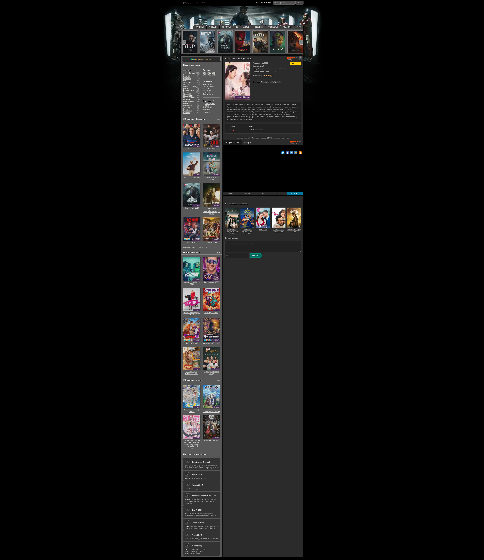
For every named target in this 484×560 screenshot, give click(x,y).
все (218, 119)
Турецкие (206, 109)
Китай (262, 66)
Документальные (189, 86)
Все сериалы (210, 104)
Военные (186, 81)
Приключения (188, 101)
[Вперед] (301, 42)
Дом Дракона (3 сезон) (201, 462)
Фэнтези (186, 113)
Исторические (271, 69)
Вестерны (187, 79)
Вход (257, 2)
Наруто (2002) (197, 474)
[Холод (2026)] (190, 41)
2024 (214, 73)
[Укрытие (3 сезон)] (277, 41)
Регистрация (266, 2)
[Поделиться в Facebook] (287, 152)
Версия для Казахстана (201, 59)
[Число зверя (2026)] (225, 41)
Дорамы (250, 126)
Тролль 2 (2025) (198, 522)
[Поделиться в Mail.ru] (295, 152)
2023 (204, 75)
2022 (209, 75)
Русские (206, 88)
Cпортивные (187, 105)
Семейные (187, 103)
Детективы (187, 82)
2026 (204, 73)
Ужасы (185, 109)
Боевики (186, 77)
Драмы (185, 88)
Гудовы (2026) (197, 485)
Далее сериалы (189, 247)
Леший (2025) (197, 510)
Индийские (207, 90)
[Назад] (184, 42)
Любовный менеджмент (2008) (204, 496)
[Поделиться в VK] (291, 152)
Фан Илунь (265, 82)
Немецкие (206, 92)
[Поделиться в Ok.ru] (300, 152)
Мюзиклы (186, 99)
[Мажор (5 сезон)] (260, 41)
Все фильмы (190, 73)
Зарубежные (207, 85)
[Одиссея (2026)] (295, 41)
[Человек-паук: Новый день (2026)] (242, 41)
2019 (266, 63)
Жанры (206, 112)
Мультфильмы (188, 98)
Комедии (261, 69)
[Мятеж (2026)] (207, 41)
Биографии (187, 75)
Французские (208, 94)
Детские (186, 84)
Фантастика (187, 111)
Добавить (255, 255)
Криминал (187, 94)
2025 (209, 73)
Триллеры (187, 107)
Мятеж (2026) (197, 535)
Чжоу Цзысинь (275, 82)
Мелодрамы (282, 69)
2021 (214, 75)
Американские (208, 86)
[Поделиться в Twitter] (282, 152)
